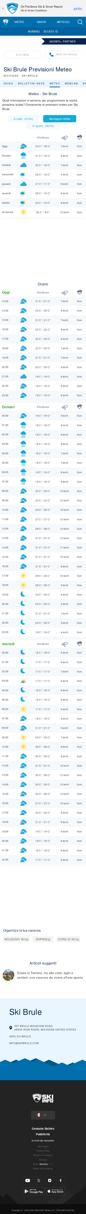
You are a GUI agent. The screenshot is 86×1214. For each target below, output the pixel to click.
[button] (80, 22)
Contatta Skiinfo (43, 1128)
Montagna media (59, 119)
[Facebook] (60, 1180)
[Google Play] (34, 1191)
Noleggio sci (15, 939)
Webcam (71, 83)
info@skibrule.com (24, 1043)
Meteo (19, 22)
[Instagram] (49, 1180)
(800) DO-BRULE (67, 54)
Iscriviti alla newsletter (43, 1140)
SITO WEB (22, 54)
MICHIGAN (11, 75)
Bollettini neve (31, 83)
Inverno (34, 32)
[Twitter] (38, 1180)
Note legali (43, 1146)
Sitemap (43, 1159)
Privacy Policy (43, 1150)
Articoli (63, 22)
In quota (43, 126)
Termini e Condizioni (43, 1155)
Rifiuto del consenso (43, 1168)
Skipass (41, 939)
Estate (49, 32)
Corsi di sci (67, 939)
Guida (8, 83)
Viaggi (41, 22)
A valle (23, 119)
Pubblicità (43, 1134)
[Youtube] (27, 1180)
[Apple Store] (55, 1191)
